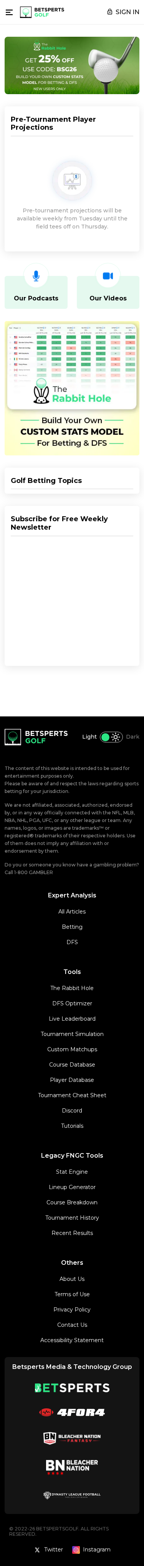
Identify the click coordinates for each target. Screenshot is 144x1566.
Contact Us (72, 1324)
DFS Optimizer (72, 1003)
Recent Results (72, 1233)
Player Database (72, 1080)
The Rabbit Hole (72, 988)
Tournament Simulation (72, 1034)
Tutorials (72, 1125)
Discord (72, 1110)
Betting (72, 926)
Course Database (72, 1064)
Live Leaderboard (72, 1018)
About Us (72, 1279)
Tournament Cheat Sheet (72, 1095)
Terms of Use (72, 1294)
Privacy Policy (72, 1309)
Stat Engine (72, 1171)
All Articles (72, 911)
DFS (72, 942)
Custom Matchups (72, 1049)
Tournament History (72, 1217)
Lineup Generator (72, 1187)
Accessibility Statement (72, 1340)
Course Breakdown (72, 1202)
